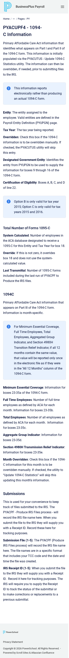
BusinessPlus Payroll (30, 6)
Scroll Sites (22, 652)
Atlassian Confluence (42, 652)
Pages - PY (24, 18)
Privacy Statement (13, 641)
